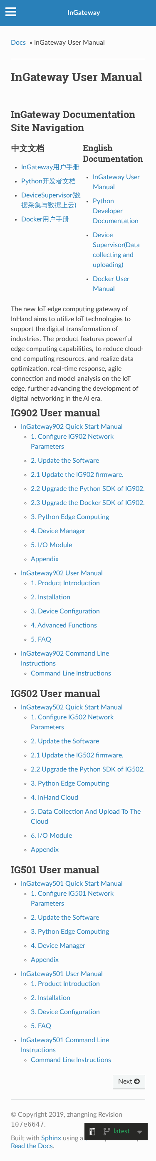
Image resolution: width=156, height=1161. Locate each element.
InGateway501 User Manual (62, 974)
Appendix (45, 559)
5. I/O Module (51, 545)
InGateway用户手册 (50, 167)
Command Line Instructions (71, 673)
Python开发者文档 (48, 181)
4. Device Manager (58, 531)
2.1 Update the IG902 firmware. (77, 474)
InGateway (83, 13)
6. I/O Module (51, 835)
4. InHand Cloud (54, 797)
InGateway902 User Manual (62, 573)
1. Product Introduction (65, 583)
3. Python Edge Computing (70, 517)
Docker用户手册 (45, 219)
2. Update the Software (65, 460)
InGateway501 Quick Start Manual (72, 883)
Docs (18, 42)
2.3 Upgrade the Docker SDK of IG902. (88, 503)
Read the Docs (32, 1146)
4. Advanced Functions (64, 625)
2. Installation (50, 597)
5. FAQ (41, 639)
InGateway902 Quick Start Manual (72, 426)
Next (126, 1081)
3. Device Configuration (65, 611)
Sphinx (51, 1138)
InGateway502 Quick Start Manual (72, 707)
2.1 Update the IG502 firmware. (77, 755)
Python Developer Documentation (116, 211)
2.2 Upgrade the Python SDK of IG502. (88, 769)
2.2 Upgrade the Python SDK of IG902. (88, 489)
